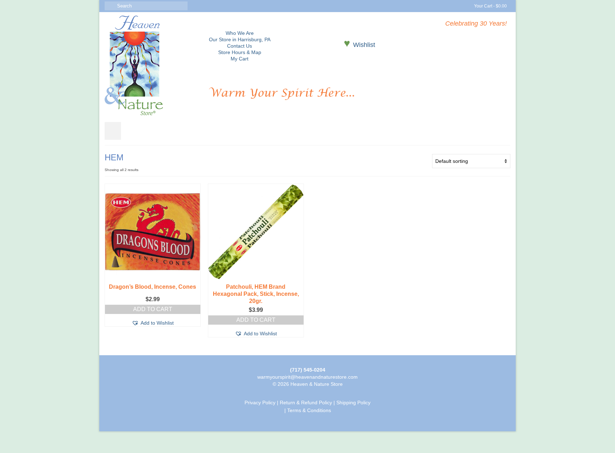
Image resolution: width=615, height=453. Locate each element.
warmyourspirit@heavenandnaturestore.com (307, 377)
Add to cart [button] (152, 309)
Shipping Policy (353, 402)
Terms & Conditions (309, 410)
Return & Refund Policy (306, 402)
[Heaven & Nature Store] (151, 65)
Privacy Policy (260, 402)
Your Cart (490, 6)
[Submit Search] (110, 5)
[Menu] (113, 131)
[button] (153, 322)
